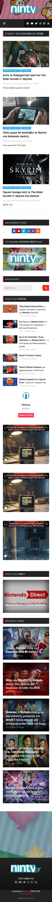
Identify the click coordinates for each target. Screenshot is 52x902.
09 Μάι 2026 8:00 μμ (27, 373)
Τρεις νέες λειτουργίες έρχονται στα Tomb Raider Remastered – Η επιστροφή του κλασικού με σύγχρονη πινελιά (25, 753)
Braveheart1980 (32, 83)
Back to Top (25, 898)
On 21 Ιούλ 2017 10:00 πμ (13, 200)
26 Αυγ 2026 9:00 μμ (14, 655)
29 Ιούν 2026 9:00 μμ (27, 331)
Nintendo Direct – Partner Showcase (25, 605)
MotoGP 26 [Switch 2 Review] (30, 355)
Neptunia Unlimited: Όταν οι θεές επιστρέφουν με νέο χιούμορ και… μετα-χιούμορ (24, 791)
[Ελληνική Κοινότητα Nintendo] (26, 13)
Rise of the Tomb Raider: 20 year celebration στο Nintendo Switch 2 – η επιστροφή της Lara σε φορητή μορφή (34, 341)
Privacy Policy (26, 893)
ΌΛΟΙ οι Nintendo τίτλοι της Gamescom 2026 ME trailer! (22, 650)
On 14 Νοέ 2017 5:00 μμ (13, 83)
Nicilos (29, 141)
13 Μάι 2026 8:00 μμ (27, 358)
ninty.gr (26, 891)
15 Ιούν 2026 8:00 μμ (27, 349)
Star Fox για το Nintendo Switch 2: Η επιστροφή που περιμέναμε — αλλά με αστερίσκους (33, 324)
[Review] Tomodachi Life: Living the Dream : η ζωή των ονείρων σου (32, 381)
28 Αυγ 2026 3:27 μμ (14, 691)
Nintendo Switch (12, 70)
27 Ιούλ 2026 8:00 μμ (27, 315)
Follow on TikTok (26, 415)
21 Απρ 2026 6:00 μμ (27, 385)
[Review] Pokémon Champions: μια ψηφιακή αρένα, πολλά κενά (32, 368)
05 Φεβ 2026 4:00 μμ (14, 608)
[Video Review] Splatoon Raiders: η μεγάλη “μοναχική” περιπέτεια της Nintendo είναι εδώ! (32, 309)
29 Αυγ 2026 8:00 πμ (14, 763)
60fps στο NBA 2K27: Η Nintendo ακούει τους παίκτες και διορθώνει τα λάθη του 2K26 (24, 683)
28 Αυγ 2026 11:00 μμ (15, 727)
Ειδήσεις (26, 70)
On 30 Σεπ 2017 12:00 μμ (13, 141)
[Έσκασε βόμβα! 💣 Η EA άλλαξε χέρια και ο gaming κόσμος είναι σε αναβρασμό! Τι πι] (26, 540)
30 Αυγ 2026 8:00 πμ (14, 799)
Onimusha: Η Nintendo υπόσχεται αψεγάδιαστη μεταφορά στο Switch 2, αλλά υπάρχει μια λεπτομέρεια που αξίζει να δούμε (26, 717)
